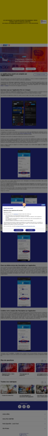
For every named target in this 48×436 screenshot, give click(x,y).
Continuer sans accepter (8, 208)
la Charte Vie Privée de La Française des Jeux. (25, 226)
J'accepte (30, 230)
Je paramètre (19, 230)
